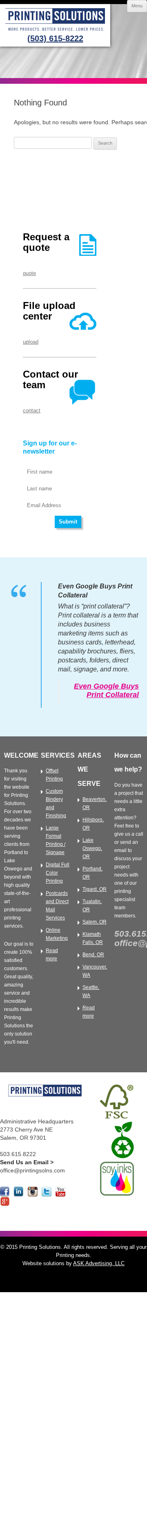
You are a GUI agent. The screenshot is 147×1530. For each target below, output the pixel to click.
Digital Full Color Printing (57, 873)
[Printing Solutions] (55, 31)
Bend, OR (93, 954)
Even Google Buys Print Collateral (106, 690)
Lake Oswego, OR (92, 848)
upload (30, 342)
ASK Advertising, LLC (99, 1263)
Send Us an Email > (26, 1162)
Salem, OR (94, 922)
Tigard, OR (94, 889)
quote (29, 273)
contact (31, 410)
